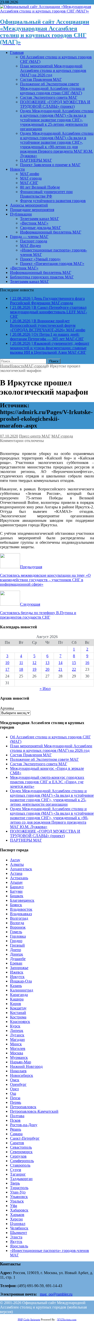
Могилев (17, 1048)
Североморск (21, 1152)
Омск (14, 1080)
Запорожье (19, 968)
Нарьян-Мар (20, 1062)
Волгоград (19, 918)
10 (7, 662)
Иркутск (17, 977)
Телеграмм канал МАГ (39, 219)
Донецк (16, 954)
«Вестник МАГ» (34, 223)
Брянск (16, 905)
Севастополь (21, 1147)
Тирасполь (19, 1188)
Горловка (18, 936)
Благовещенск (22, 900)
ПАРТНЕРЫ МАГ (36, 160)
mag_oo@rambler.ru (56, 1294)
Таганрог (18, 1174)
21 (60, 669)
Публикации (21, 214)
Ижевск (16, 972)
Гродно (16, 941)
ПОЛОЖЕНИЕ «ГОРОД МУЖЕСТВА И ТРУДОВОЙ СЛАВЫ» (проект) (55, 104)
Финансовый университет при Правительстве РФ (46, 194)
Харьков (17, 1214)
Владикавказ (21, 914)
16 (87, 662)
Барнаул (17, 887)
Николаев (18, 1071)
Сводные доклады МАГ (40, 227)
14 (60, 662)
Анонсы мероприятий (29, 205)
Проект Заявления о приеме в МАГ (50, 165)
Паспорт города (33, 241)
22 (74, 669)
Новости (17, 169)
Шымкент (18, 1232)
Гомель (16, 932)
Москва (16, 1053)
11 (21, 662)
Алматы (17, 864)
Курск (15, 1026)
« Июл (45, 688)
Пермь (15, 1102)
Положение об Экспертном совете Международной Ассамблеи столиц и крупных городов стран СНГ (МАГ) (52, 88)
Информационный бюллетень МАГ (50, 232)
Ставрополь (20, 1165)
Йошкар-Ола (21, 981)
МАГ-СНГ (29, 183)
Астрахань (19, 878)
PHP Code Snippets (29, 1319)
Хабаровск (19, 1210)
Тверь (15, 1183)
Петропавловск (23, 1107)
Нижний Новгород (26, 1066)
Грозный (17, 945)
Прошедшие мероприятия (32, 210)
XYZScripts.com (66, 1319)
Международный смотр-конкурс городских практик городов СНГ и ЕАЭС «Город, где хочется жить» (47, 781)
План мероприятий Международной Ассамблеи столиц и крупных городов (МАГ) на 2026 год (53, 70)
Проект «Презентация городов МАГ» (52, 263)
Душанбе (18, 959)
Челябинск (19, 1228)
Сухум (15, 1170)
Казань (16, 986)
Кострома (18, 1017)
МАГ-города (31, 178)
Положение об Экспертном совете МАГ (44, 759)
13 (47, 662)
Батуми (16, 891)
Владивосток (21, 909)
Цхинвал (17, 1223)
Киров (15, 1003)
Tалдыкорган (21, 1179)
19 (34, 669)
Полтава (17, 1116)
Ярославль (19, 1246)
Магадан (17, 1039)
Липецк (16, 1030)
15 (74, 662)
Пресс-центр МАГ (34, 436)
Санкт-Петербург (25, 1138)
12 (34, 662)
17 (7, 669)
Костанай (18, 1012)
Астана (16, 873)
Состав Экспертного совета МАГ (48, 97)
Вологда (17, 923)
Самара (16, 1134)
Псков (15, 1120)
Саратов (17, 1143)
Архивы (7, 708)
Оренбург (18, 1084)
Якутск (16, 1241)
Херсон (16, 1219)
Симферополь (22, 1161)
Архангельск (21, 869)
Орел (14, 1089)
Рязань (15, 1129)
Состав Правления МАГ (41, 79)
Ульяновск (19, 1197)
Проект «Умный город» (40, 259)
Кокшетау (18, 1008)
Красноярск (20, 1021)
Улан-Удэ (18, 1192)
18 (21, 669)
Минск (16, 1044)
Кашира (17, 999)
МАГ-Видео (30, 245)
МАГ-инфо (29, 174)
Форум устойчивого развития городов (53, 201)
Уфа (13, 1206)
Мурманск (19, 1057)
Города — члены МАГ (29, 236)
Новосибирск (21, 1075)
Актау (15, 860)
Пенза (15, 1098)
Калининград (21, 990)
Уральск (17, 1201)
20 (47, 669)
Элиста (16, 1237)
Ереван (16, 963)
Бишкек (16, 896)
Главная (17, 52)
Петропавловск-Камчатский (34, 1111)
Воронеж (18, 927)
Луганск (17, 1035)
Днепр (15, 950)
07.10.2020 (9, 436)
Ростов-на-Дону (23, 1125)
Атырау (16, 882)
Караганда (19, 994)
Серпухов (18, 1156)
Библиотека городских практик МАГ (42, 277)
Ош (13, 1093)
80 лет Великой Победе (40, 187)
